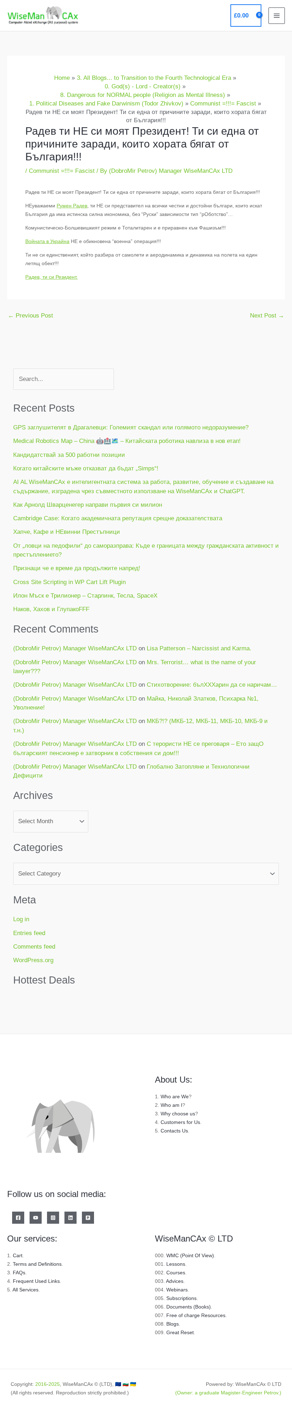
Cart (17, 1255)
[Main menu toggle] (276, 15)
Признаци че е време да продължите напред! (76, 568)
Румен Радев (72, 205)
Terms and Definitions (37, 1264)
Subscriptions (181, 1298)
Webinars (177, 1289)
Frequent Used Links (36, 1281)
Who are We (175, 1096)
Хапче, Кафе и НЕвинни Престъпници (66, 531)
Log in (21, 919)
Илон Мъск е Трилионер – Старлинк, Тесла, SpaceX (85, 595)
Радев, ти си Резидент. (51, 277)
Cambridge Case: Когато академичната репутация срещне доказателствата (117, 518)
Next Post (267, 316)
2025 (54, 1384)
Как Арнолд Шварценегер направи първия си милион (87, 504)
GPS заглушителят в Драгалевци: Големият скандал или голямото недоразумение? (131, 427)
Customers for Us (180, 1122)
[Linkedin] (70, 1218)
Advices (174, 1281)
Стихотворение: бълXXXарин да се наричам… (212, 684)
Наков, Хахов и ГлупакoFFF (51, 609)
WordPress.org (33, 960)
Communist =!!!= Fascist (62, 170)
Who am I (171, 1105)
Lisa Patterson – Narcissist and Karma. (199, 648)
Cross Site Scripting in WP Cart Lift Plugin (69, 582)
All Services (25, 1289)
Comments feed (34, 946)
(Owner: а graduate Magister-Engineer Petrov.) (228, 1392)
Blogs (172, 1324)
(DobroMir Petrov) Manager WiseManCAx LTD (75, 648)
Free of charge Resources (195, 1315)
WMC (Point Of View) (190, 1255)
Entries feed (29, 933)
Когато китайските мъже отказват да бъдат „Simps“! (85, 468)
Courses (175, 1272)
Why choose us (178, 1113)
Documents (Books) (188, 1307)
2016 (41, 1384)
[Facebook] (18, 1218)
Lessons (175, 1264)
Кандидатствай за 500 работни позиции (69, 455)
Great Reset (180, 1332)
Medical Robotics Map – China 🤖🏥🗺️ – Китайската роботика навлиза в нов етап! (127, 441)
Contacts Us (174, 1131)
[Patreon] (88, 1218)
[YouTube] (36, 1218)
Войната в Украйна (47, 241)
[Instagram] (53, 1218)
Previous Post (30, 316)
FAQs (19, 1272)
